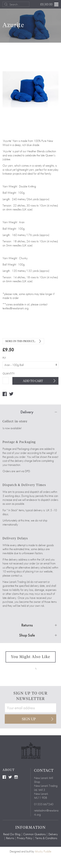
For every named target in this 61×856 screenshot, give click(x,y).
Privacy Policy (24, 838)
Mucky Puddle (43, 851)
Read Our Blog (11, 834)
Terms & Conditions (46, 838)
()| (46, 4)
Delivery (53, 834)
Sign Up (29, 719)
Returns (10, 838)
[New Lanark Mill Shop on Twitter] (10, 777)
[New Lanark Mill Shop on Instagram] (16, 777)
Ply (4, 358)
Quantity (6, 373)
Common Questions (34, 834)
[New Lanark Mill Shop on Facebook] (4, 777)
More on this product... (20, 341)
